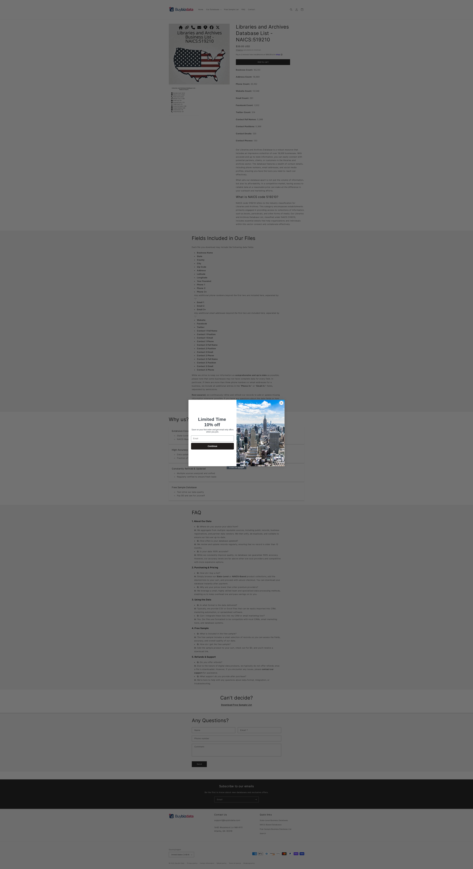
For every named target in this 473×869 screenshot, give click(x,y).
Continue (212, 446)
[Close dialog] (281, 403)
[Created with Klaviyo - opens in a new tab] (236, 467)
